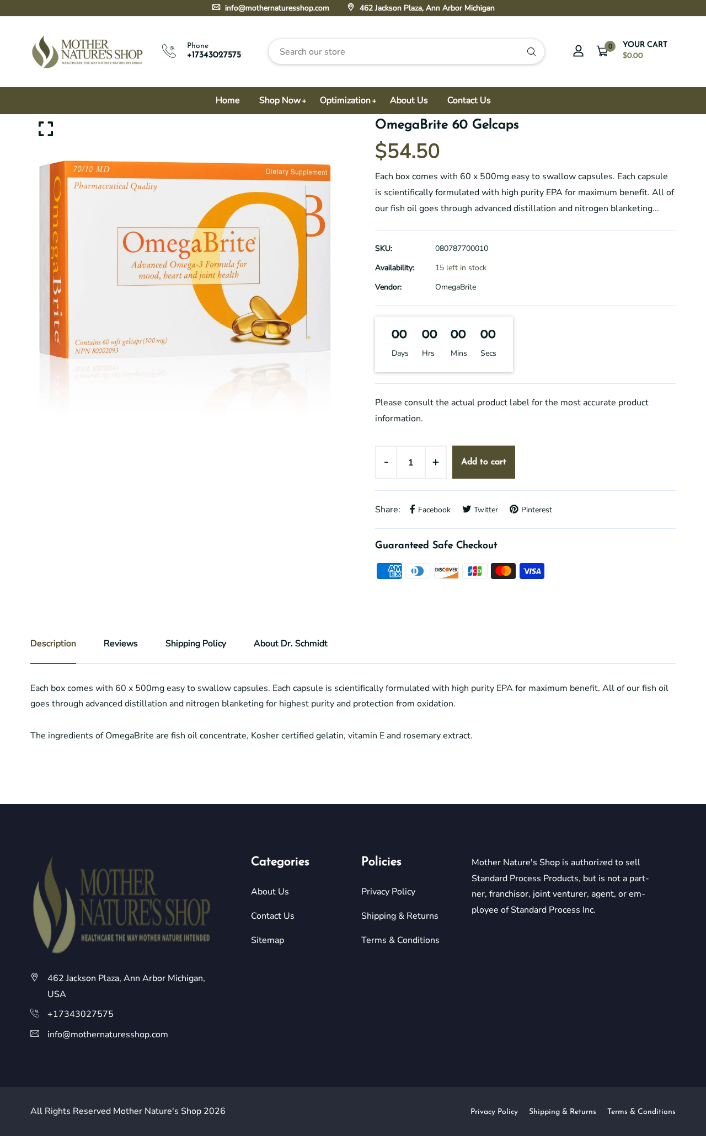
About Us (409, 100)
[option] (187, 271)
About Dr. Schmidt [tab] (291, 643)
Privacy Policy (388, 892)
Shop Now (280, 100)
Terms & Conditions (400, 940)
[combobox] (406, 51)
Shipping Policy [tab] (195, 643)
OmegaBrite (455, 287)
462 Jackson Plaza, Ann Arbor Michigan (426, 8)
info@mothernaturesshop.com (276, 8)
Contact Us (469, 100)
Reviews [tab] (121, 643)
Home (228, 100)
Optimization (345, 100)
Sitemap (267, 940)
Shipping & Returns (399, 916)
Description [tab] (53, 643)
